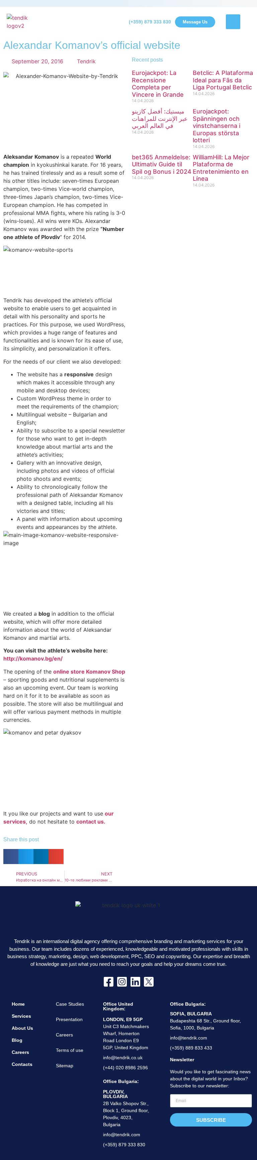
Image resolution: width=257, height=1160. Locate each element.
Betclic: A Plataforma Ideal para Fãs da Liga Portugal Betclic (223, 80)
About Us (22, 1028)
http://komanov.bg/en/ (33, 658)
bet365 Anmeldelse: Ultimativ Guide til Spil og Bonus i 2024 (161, 164)
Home (18, 1004)
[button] (10, 856)
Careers (20, 1052)
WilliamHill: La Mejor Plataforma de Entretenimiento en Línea (221, 168)
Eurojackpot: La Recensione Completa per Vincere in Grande (158, 83)
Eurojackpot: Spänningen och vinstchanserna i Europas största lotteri (216, 126)
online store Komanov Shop (89, 671)
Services (21, 1016)
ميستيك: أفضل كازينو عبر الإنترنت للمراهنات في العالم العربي (160, 118)
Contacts (22, 1064)
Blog (17, 1040)
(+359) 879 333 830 (150, 21)
